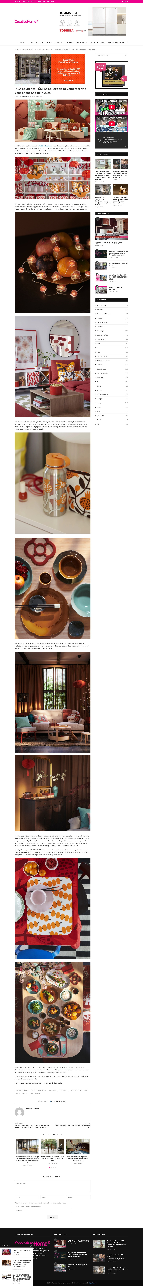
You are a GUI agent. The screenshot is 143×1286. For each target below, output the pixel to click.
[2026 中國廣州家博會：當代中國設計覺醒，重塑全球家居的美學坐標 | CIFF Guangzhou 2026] (6, 1262)
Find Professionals (115, 42)
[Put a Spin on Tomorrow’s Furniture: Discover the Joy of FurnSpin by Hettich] (103, 189)
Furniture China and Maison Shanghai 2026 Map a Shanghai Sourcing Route (120, 200)
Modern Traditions (21, 1093)
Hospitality (112, 377)
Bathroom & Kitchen (112, 314)
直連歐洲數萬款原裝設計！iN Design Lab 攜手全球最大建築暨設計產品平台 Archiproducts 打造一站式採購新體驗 (27, 1159)
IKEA (85, 1090)
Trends (112, 420)
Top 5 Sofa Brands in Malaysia (116, 288)
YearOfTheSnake (35, 1093)
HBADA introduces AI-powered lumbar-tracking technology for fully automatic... (78, 1158)
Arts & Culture (112, 305)
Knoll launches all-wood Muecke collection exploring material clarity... (52, 1158)
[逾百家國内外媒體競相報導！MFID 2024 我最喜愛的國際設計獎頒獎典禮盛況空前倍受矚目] (6, 1277)
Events (112, 348)
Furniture (112, 365)
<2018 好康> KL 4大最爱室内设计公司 (118, 264)
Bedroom (39, 42)
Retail (112, 411)
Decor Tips (112, 331)
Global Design (112, 369)
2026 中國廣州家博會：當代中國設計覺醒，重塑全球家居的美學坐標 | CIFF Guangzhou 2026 (22, 1264)
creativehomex (24, 96)
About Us (17, 1)
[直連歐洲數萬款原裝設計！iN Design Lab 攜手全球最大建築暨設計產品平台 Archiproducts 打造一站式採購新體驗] (27, 1146)
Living (22, 42)
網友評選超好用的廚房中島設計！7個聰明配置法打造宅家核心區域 (118, 277)
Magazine (26, 1)
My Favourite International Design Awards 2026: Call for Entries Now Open (118, 253)
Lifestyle (93, 42)
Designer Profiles (112, 335)
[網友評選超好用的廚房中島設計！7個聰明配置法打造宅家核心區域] (101, 278)
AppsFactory (92, 1283)
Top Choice (69, 42)
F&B (112, 352)
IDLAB (112, 386)
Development (112, 339)
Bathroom (58, 42)
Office (112, 407)
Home (16, 49)
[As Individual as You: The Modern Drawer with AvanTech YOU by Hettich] (120, 164)
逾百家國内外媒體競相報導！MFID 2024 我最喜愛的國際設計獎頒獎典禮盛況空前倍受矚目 (22, 1278)
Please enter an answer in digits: (28, 1206)
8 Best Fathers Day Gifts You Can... (22, 1251)
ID (17, 42)
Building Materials (112, 322)
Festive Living (63, 1090)
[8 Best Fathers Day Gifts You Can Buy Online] (6, 1252)
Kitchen (49, 42)
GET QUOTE (50, 1)
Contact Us (41, 1)
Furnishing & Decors (43, 49)
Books (33, 1)
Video (103, 42)
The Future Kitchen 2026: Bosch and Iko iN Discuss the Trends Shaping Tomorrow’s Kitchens (103, 175)
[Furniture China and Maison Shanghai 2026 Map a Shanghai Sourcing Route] (120, 189)
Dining (30, 42)
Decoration (52, 1090)
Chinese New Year (41, 1090)
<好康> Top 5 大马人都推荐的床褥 (108, 242)
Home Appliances (112, 373)
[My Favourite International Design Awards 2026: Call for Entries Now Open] (101, 254)
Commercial (80, 42)
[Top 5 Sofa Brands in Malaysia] (101, 290)
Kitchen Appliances (112, 394)
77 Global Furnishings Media (24, 1090)
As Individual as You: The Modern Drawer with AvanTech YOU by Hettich (120, 174)
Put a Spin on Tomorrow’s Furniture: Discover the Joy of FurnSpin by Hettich (103, 201)
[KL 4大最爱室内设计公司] (101, 266)
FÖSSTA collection (75, 1090)
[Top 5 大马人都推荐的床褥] (111, 229)
